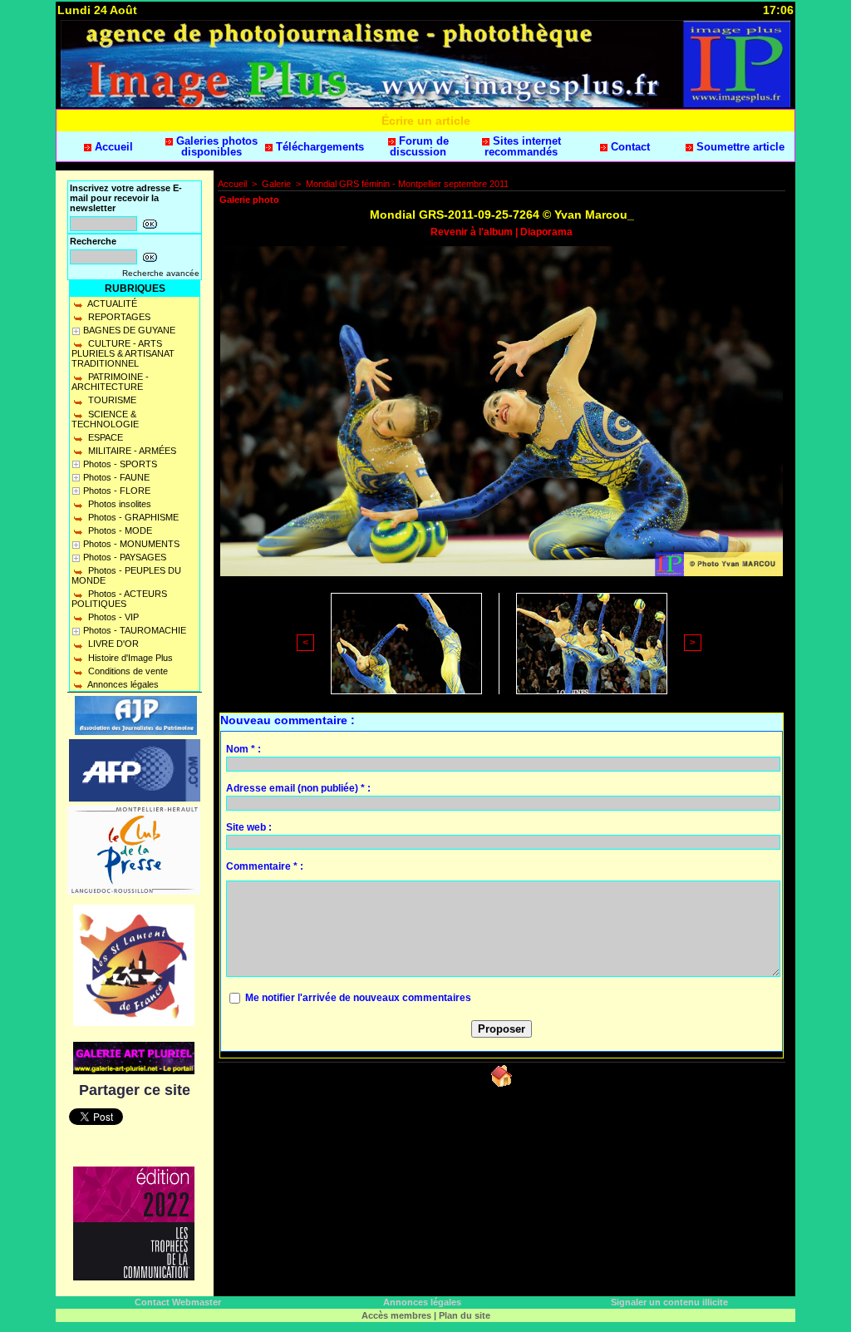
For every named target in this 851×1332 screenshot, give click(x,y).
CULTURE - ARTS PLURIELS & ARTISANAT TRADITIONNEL (123, 353)
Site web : (249, 827)
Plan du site (464, 1315)
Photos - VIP (112, 617)
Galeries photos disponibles (215, 146)
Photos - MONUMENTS (131, 544)
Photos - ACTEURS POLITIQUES (119, 599)
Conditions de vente (127, 671)
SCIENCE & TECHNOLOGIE (105, 419)
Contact (629, 147)
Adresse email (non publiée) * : (298, 788)
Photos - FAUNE (116, 477)
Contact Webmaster (178, 1302)
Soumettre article (739, 147)
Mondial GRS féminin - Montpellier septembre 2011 (407, 184)
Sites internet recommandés (523, 146)
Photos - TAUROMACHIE (134, 630)
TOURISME (111, 400)
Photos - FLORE (116, 491)
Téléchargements (318, 147)
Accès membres (396, 1315)
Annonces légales (122, 684)
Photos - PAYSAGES (124, 557)
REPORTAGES (118, 317)
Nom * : (243, 749)
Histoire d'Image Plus (129, 658)
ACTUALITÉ (111, 303)
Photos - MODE (119, 530)
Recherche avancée (160, 273)
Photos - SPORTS (120, 464)
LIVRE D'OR (112, 644)
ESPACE (104, 437)
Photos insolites (118, 504)
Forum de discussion (419, 146)
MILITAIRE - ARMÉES (131, 451)
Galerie (276, 184)
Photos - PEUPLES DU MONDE (126, 575)
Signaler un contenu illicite (669, 1302)
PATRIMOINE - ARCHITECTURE (110, 382)
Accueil (112, 147)
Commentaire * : (264, 866)
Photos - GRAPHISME (132, 517)
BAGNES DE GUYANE (129, 330)
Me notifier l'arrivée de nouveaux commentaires (358, 998)
